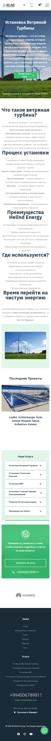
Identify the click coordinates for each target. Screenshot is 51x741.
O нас (25, 626)
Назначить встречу (25, 563)
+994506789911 (28, 572)
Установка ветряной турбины (25, 664)
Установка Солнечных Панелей (25, 668)
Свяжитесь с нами (24, 75)
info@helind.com (28, 700)
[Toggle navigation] (47, 5)
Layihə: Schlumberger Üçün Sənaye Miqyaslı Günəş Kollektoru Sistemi (25, 420)
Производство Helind (26, 685)
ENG (31, 6)
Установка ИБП (25, 672)
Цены (25, 635)
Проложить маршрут (27, 712)
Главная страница (11, 94)
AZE (31, 4)
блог (26, 648)
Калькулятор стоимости (25, 631)
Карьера (25, 643)
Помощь (25, 639)
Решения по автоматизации (25, 681)
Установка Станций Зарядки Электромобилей (25, 677)
